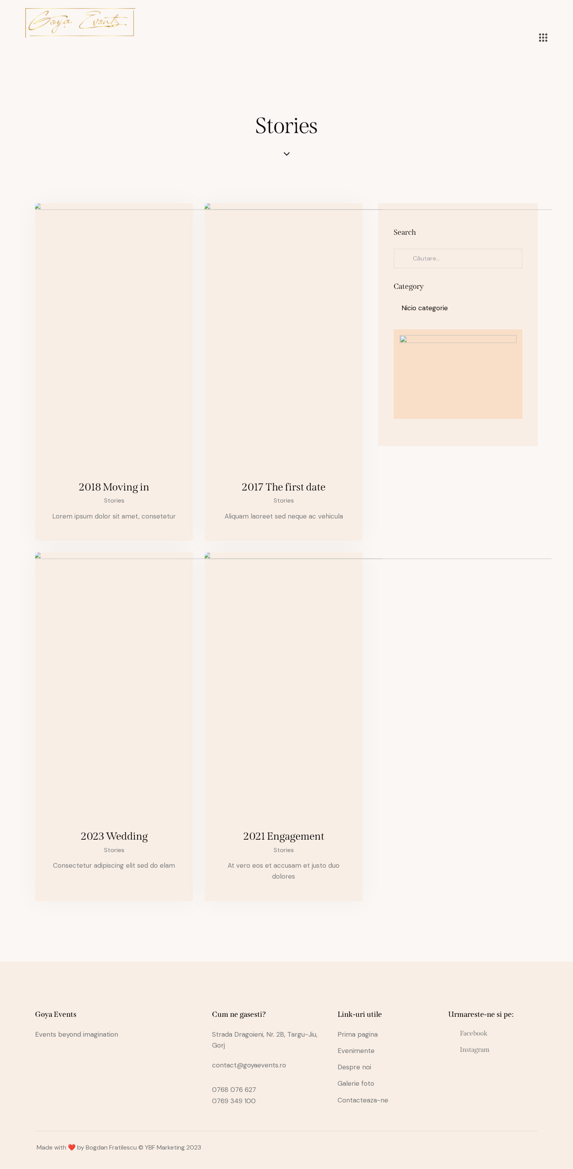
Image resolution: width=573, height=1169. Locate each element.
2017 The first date (283, 487)
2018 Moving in (114, 487)
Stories (114, 500)
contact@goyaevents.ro (249, 1065)
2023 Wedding (114, 836)
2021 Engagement (283, 836)
